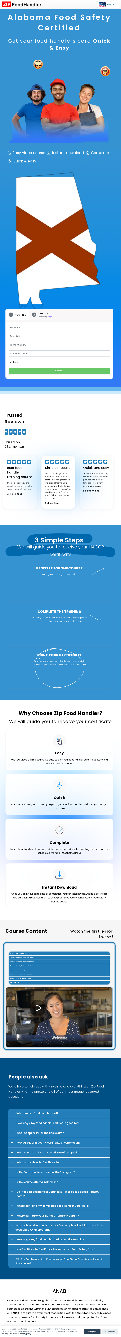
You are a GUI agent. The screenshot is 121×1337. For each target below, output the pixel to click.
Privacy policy (25, 1334)
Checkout (59, 371)
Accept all (92, 1332)
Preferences (110, 1332)
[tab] (17, 315)
